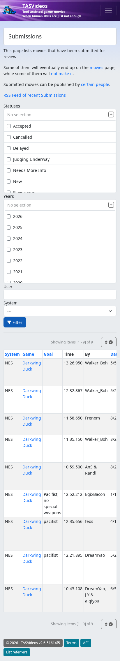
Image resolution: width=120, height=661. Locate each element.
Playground (24, 192)
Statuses (11, 106)
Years (8, 196)
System (10, 303)
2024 (17, 238)
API (86, 642)
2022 (17, 260)
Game (28, 354)
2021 (17, 271)
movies (96, 67)
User (8, 286)
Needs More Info (29, 170)
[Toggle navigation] (108, 10)
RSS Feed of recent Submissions (34, 95)
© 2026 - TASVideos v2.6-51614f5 (33, 642)
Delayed (21, 148)
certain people (95, 84)
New (17, 181)
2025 (17, 227)
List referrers (16, 652)
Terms (71, 642)
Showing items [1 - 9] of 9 (72, 342)
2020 (17, 282)
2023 (17, 249)
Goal (48, 354)
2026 (17, 216)
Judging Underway (31, 159)
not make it (62, 73)
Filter (16, 322)
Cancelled (22, 137)
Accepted (22, 126)
